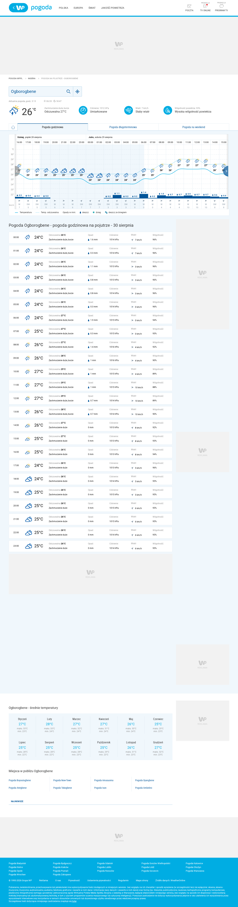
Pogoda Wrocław (17, 874)
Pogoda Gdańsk (105, 863)
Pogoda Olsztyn (193, 867)
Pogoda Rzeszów (105, 871)
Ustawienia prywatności (99, 880)
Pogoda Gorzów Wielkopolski (155, 863)
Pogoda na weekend (193, 127)
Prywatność (74, 880)
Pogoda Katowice (194, 863)
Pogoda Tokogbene (62, 787)
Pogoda (41, 8)
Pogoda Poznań (60, 871)
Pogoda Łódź (147, 867)
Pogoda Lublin (104, 867)
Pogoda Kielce (16, 867)
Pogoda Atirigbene (18, 787)
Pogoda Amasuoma (103, 780)
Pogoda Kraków (60, 867)
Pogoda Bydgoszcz (62, 863)
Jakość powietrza (112, 7)
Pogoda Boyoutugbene (20, 780)
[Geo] (77, 91)
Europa (78, 7)
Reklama (43, 880)
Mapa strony (142, 880)
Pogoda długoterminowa (123, 127)
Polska (63, 7)
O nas (58, 880)
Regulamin (123, 880)
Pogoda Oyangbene (144, 780)
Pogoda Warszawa (195, 871)
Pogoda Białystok (17, 863)
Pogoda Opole (15, 871)
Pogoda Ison (100, 787)
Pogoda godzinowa (52, 127)
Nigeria (32, 78)
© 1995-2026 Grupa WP (20, 880)
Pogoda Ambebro (143, 787)
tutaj (74, 901)
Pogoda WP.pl (16, 78)
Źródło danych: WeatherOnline (170, 880)
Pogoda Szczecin (149, 871)
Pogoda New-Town (62, 780)
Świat (92, 7)
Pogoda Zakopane (62, 874)
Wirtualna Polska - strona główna (18, 7)
